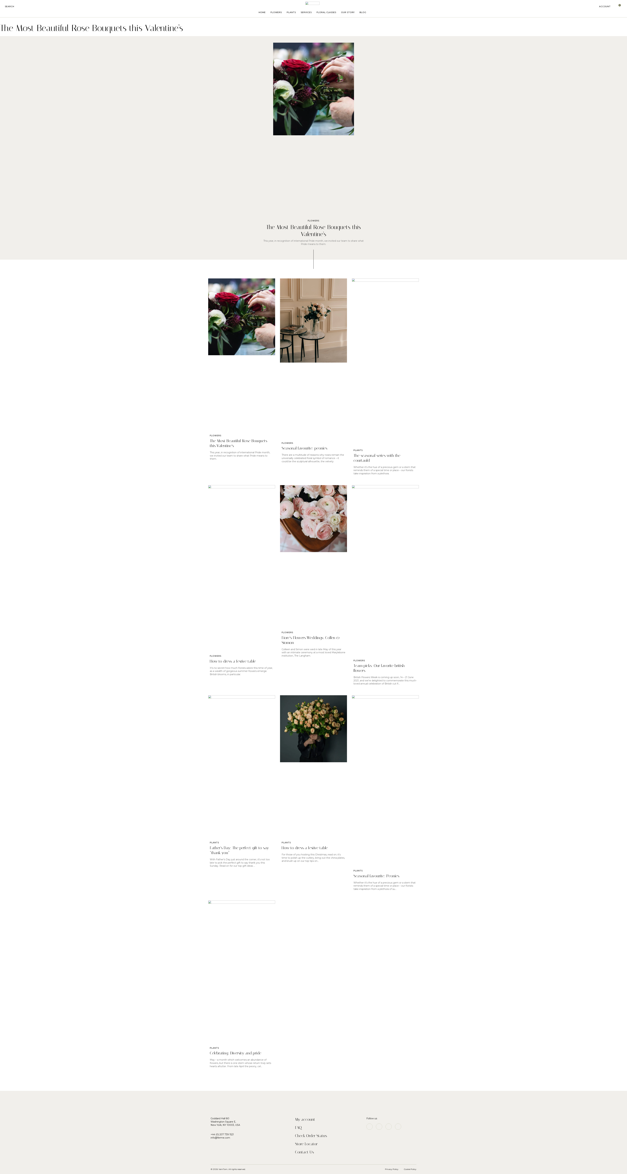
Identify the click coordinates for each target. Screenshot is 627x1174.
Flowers (276, 12)
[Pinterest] (389, 1127)
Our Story (348, 12)
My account (305, 1119)
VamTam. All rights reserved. (232, 1169)
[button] (9, 6)
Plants (291, 12)
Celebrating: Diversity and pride (235, 1053)
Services (306, 12)
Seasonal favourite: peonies (304, 448)
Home (262, 12)
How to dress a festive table (233, 661)
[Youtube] (398, 1127)
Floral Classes (326, 12)
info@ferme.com (220, 1137)
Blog (363, 12)
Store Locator (306, 1144)
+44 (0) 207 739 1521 (222, 1134)
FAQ (298, 1127)
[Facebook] (379, 1127)
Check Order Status (311, 1135)
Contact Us (304, 1152)
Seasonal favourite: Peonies (376, 876)
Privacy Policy (391, 1169)
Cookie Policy (410, 1169)
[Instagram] (369, 1127)
